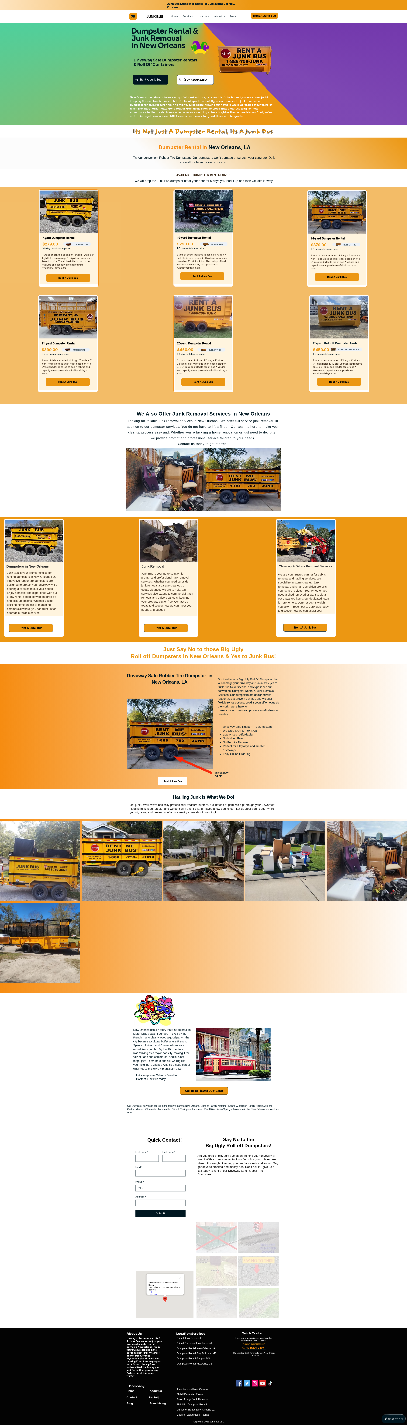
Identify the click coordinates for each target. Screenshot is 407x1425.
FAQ (156, 1397)
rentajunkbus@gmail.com (254, 1344)
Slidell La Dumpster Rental (191, 1404)
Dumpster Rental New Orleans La (196, 1409)
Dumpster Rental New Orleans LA (196, 1348)
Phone (139, 1181)
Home (130, 1391)
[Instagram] (255, 1383)
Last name (168, 1152)
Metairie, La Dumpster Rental (192, 1414)
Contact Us (140, 1397)
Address (140, 1196)
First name (141, 1152)
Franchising (158, 1403)
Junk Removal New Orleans (193, 1389)
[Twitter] (247, 1383)
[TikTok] (270, 1383)
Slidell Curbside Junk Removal (194, 1343)
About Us (156, 1391)
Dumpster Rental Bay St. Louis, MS (196, 1353)
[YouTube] (262, 1383)
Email (138, 1167)
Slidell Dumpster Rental (189, 1394)
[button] (187, 16)
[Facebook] (239, 1383)
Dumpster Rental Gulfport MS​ (193, 1358)
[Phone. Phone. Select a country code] (141, 1188)
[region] (69, 238)
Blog (130, 1403)
